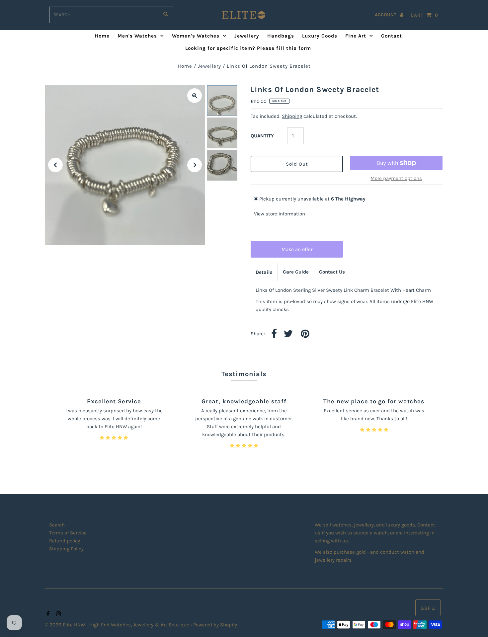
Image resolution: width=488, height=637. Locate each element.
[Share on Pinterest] (305, 334)
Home (102, 36)
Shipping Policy (66, 549)
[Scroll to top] (474, 623)
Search (57, 525)
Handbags (280, 36)
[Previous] (55, 165)
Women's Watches (195, 36)
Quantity (262, 136)
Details (264, 272)
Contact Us (332, 272)
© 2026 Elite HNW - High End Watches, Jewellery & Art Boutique (118, 625)
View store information (279, 214)
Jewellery (246, 36)
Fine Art (355, 36)
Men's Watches (137, 36)
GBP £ (428, 608)
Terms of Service (68, 533)
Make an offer (301, 252)
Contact (391, 36)
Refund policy (64, 541)
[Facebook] (47, 614)
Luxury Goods (319, 36)
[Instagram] (57, 614)
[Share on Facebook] (274, 334)
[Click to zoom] (194, 95)
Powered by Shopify (215, 625)
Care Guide (296, 272)
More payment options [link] (396, 178)
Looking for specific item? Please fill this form (248, 48)
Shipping (292, 116)
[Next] (194, 165)
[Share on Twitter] (288, 334)
